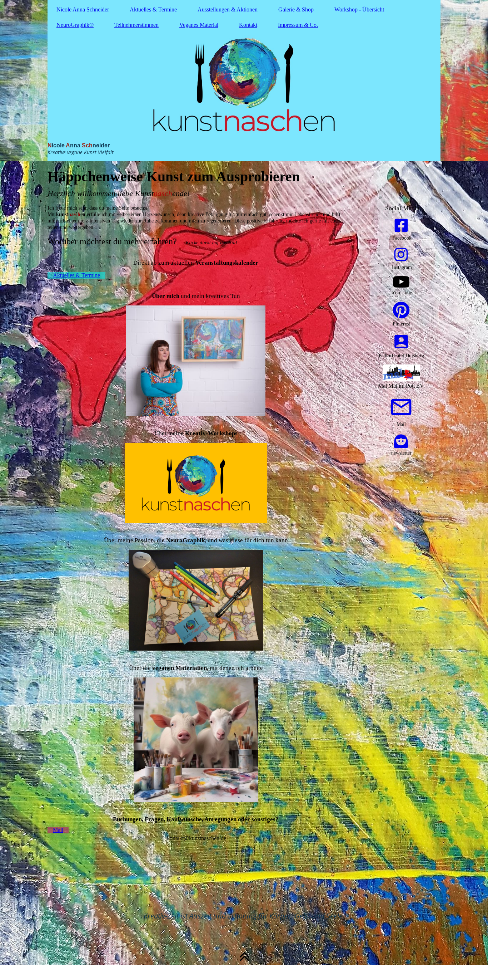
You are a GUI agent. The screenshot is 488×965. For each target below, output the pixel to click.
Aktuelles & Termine (153, 9)
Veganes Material (198, 25)
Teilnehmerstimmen (136, 25)
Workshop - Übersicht (359, 9)
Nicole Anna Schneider (82, 9)
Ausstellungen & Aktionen (228, 9)
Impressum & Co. (298, 25)
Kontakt (248, 25)
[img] (244, 80)
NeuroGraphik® (75, 25)
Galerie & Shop (296, 9)
